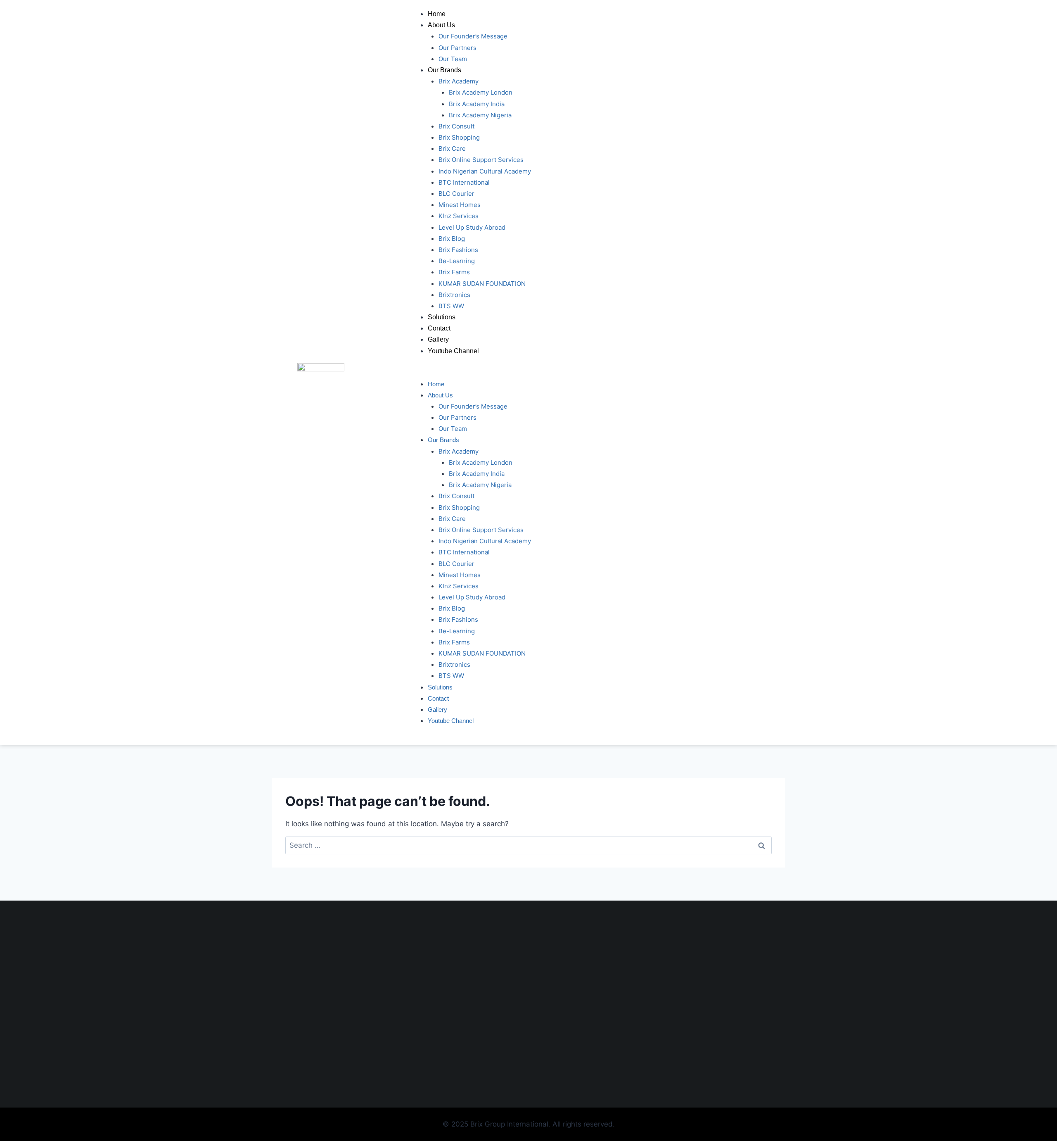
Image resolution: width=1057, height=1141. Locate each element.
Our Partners (457, 48)
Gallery (438, 339)
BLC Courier (456, 193)
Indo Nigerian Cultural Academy (484, 171)
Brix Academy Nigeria (480, 115)
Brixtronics (454, 295)
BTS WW (451, 306)
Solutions (441, 317)
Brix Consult (456, 126)
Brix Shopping (459, 137)
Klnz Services (458, 216)
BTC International (464, 182)
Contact (439, 328)
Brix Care (452, 148)
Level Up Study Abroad (471, 227)
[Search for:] (528, 845)
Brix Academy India (477, 104)
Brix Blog (451, 238)
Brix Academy (458, 81)
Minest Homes (459, 205)
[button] (588, 372)
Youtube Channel (453, 350)
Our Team (452, 59)
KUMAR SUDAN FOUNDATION (482, 284)
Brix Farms (454, 272)
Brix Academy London (480, 92)
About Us (441, 25)
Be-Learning (456, 261)
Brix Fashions (458, 250)
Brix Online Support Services (481, 160)
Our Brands (444, 70)
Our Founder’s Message (472, 36)
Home (437, 13)
